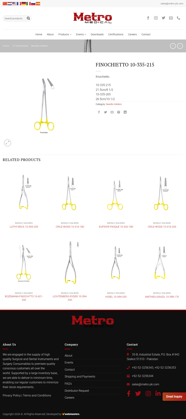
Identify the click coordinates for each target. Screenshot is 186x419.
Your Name (65, 181)
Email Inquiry (174, 396)
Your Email (65, 195)
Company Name (68, 210)
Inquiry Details (66, 224)
